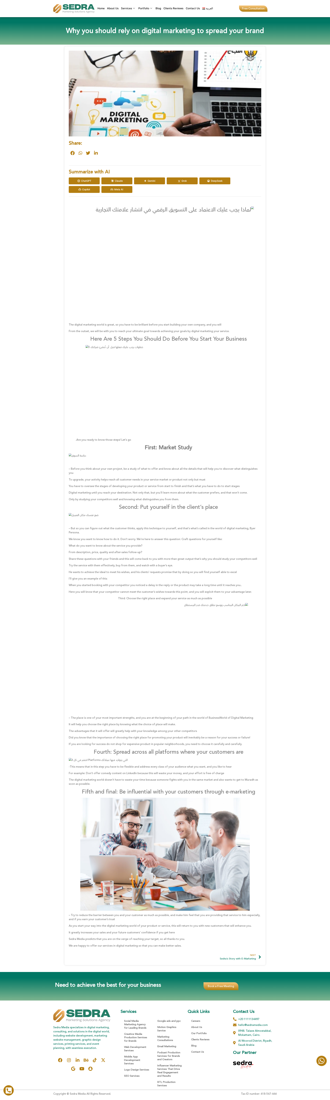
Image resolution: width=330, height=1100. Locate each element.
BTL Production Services (166, 1083)
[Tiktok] (94, 1060)
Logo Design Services (136, 1070)
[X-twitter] (103, 1060)
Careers (195, 1021)
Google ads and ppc (169, 1021)
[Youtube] (82, 1068)
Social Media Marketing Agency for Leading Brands (135, 1024)
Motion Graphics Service (166, 1029)
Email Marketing (166, 1046)
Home (101, 8)
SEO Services (132, 1076)
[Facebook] (60, 1060)
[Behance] (86, 1060)
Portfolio (143, 8)
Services (126, 8)
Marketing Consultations (165, 1038)
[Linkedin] (77, 1060)
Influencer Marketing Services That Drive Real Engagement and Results (169, 1071)
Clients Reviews (173, 8)
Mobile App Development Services (132, 1060)
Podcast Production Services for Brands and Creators (168, 1056)
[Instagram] (69, 1060)
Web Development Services (135, 1048)
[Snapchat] (90, 1068)
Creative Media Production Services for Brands (135, 1037)
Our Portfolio (199, 1033)
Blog (158, 8)
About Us (113, 8)
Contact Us (193, 8)
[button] (72, 153)
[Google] (73, 1068)
